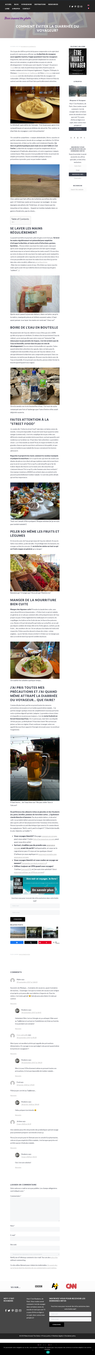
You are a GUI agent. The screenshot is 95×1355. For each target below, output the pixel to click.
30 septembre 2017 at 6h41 (31, 1012)
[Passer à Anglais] (88, 5)
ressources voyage (49, 836)
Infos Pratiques (24, 954)
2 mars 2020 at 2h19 (24, 1124)
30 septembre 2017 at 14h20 (31, 1063)
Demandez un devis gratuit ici (34, 863)
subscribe (54, 1257)
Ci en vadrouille (22, 1035)
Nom (12, 1226)
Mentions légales (57, 1336)
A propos (78, 129)
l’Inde (12, 68)
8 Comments (31, 46)
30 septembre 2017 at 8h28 (26, 1038)
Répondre (13, 1003)
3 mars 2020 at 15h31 (29, 1157)
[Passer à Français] (88, 8)
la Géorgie (14, 76)
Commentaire (15, 1196)
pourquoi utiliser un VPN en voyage (29, 872)
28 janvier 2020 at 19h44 (30, 1104)
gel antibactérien (41, 262)
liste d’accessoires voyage (44, 839)
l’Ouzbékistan (22, 73)
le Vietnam (48, 73)
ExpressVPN (26, 869)
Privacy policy (77, 178)
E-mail (13, 1235)
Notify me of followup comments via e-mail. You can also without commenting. (34, 1258)
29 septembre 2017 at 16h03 (27, 982)
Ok (48, 1352)
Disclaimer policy (70, 1336)
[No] (93, 1350)
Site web (13, 1245)
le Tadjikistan (32, 73)
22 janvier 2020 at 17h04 (25, 1085)
